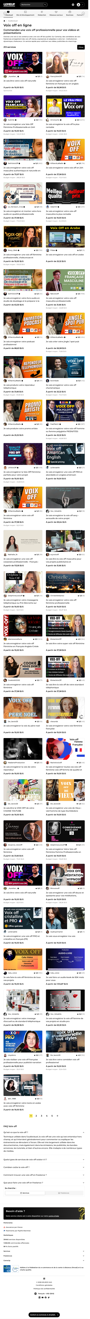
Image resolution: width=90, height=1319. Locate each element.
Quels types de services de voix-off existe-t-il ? (25, 1160)
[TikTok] (49, 1297)
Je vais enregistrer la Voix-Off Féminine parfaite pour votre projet (22, 473)
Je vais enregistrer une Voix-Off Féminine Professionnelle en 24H (19, 125)
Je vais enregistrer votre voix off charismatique (61, 386)
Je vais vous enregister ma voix (60, 936)
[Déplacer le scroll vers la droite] (5, 13)
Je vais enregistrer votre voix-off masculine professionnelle (61, 299)
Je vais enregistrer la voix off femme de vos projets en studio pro (64, 1019)
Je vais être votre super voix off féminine (65, 643)
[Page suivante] (57, 1116)
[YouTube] (42, 1297)
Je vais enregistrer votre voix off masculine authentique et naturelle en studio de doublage (22, 171)
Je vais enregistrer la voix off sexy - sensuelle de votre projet (62, 516)
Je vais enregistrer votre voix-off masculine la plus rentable (61, 212)
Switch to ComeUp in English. (43, 1315)
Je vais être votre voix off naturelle (20, 81)
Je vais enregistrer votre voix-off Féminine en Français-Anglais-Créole (21, 645)
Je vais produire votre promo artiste (21, 428)
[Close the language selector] (58, 1315)
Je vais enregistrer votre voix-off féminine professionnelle (61, 601)
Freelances (65, 1193)
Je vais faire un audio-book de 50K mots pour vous (65, 978)
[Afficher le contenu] (83, 1251)
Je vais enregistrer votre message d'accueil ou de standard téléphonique (22, 1019)
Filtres (81, 47)
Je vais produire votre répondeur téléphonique (19, 386)
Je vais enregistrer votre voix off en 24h (64, 168)
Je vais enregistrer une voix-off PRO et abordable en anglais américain (64, 473)
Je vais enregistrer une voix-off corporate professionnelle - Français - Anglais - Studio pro (21, 562)
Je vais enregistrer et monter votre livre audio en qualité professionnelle (22, 212)
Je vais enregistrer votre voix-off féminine (19, 850)
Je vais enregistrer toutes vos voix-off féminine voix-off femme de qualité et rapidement (64, 770)
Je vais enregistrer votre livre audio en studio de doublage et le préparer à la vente (22, 301)
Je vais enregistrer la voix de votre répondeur (20, 768)
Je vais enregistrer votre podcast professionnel (19, 343)
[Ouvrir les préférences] (73, 4)
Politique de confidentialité (44, 1289)
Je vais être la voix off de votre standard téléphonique (65, 686)
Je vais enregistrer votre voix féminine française (64, 727)
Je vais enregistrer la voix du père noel (22, 726)
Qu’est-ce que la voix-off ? (16, 1132)
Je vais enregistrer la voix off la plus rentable (62, 125)
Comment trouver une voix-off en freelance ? (25, 1175)
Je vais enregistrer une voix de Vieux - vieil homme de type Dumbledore (64, 809)
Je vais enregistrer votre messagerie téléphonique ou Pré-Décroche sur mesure (21, 603)
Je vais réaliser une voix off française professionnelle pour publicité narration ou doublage (22, 1062)
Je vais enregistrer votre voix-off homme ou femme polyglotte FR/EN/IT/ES (65, 430)
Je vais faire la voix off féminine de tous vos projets (22, 978)
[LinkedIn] (39, 1297)
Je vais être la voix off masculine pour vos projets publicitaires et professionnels (63, 562)
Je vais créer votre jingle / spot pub (62, 341)
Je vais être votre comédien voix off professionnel (62, 1061)
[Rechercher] (45, 4)
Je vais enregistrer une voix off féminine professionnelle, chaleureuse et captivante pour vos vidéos (22, 258)
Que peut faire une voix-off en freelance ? (23, 1183)
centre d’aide (54, 1216)
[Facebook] (46, 1297)
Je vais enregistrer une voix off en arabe (65, 255)
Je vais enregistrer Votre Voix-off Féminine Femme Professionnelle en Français (63, 852)
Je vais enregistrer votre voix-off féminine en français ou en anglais (62, 82)
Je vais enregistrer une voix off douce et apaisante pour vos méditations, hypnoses (65, 896)
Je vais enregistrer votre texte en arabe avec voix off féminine (22, 1104)
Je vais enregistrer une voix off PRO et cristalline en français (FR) (22, 937)
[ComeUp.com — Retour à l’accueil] (9, 4)
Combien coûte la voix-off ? (16, 1167)
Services (26, 1193)
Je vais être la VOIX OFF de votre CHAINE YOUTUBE (19, 809)
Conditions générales (44, 1285)
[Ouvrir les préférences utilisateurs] (82, 4)
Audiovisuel (13, 21)
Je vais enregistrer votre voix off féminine (19, 516)
